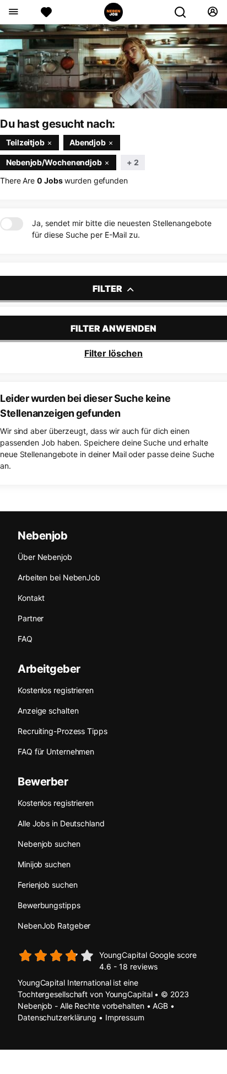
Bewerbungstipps (49, 905)
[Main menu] (13, 12)
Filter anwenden (113, 328)
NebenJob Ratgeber (54, 925)
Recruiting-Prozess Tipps (62, 731)
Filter (108, 288)
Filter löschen (113, 353)
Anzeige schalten (48, 710)
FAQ (25, 638)
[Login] (212, 12)
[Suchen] (184, 12)
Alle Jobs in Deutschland (61, 823)
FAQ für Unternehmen (56, 751)
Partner (31, 618)
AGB (160, 1005)
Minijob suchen (44, 864)
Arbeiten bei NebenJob (59, 577)
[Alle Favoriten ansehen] (46, 12)
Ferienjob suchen (47, 884)
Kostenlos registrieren (56, 690)
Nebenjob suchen (49, 843)
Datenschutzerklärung (57, 1017)
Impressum (124, 1017)
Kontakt (31, 598)
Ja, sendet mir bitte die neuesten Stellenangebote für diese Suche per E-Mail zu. (122, 228)
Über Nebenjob (45, 557)
